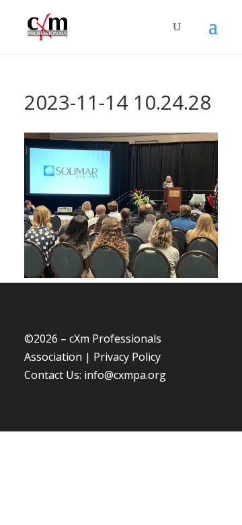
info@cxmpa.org (125, 375)
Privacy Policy (127, 356)
